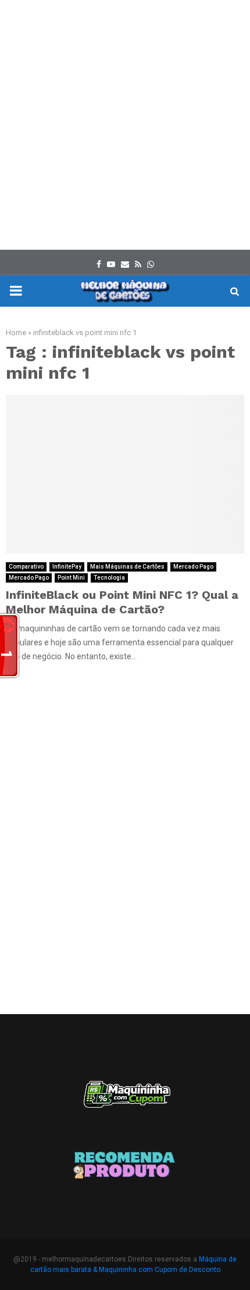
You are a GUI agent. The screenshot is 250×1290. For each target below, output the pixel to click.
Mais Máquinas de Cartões (127, 566)
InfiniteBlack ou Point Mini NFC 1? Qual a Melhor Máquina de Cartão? (122, 602)
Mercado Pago (193, 566)
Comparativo (26, 566)
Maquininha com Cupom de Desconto (159, 1270)
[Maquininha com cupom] (125, 1099)
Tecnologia (109, 577)
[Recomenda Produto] (125, 1167)
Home (16, 332)
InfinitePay (66, 566)
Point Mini (71, 577)
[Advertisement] (125, 125)
